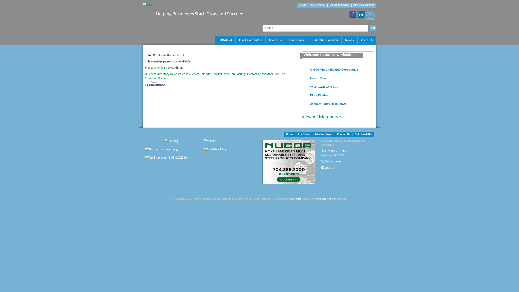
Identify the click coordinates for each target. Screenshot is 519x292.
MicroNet (295, 199)
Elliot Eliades (319, 93)
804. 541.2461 (332, 161)
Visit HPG (367, 40)
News (348, 40)
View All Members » (321, 117)
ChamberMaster (326, 199)
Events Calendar (201, 74)
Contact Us (254, 74)
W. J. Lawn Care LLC (324, 84)
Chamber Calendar (325, 40)
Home (162, 78)
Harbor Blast (318, 76)
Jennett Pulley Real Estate (328, 101)
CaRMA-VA (225, 40)
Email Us (329, 168)
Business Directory (157, 74)
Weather (267, 74)
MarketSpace (221, 74)
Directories (297, 40)
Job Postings (238, 74)
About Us (275, 40)
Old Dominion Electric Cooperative (334, 67)
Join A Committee (250, 40)
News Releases (180, 74)
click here (160, 68)
